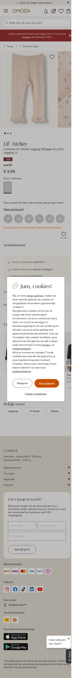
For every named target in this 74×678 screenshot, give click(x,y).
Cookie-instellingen (36, 393)
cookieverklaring (21, 348)
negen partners (35, 295)
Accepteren (47, 383)
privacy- (46, 344)
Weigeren (22, 383)
